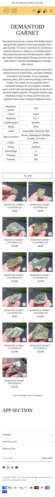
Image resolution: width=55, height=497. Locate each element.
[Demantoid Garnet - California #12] (14, 262)
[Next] (51, 3)
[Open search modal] (34, 10)
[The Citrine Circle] (10, 10)
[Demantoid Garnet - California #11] (40, 262)
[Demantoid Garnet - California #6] (14, 332)
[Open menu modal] (51, 10)
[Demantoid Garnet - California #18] (14, 191)
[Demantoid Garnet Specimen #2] (14, 367)
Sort (30, 175)
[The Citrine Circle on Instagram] (8, 468)
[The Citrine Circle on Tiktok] (12, 468)
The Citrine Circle (23, 477)
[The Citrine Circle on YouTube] (16, 468)
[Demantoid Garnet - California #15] (14, 227)
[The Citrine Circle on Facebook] (4, 468)
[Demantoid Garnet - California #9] (40, 297)
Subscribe (47, 458)
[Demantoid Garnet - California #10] (14, 297)
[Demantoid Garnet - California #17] (40, 191)
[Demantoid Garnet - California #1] (40, 332)
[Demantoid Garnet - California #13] (40, 227)
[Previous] (4, 3)
